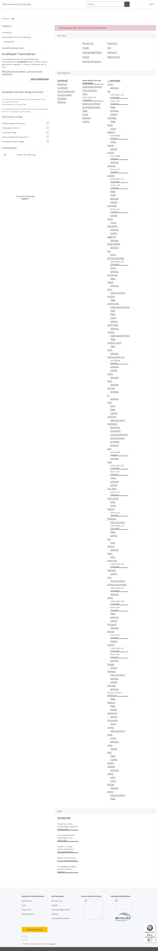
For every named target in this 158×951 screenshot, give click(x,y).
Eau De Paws (112, 275)
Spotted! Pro (112, 713)
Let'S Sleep (111, 488)
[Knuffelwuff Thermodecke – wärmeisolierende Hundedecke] (25, 72)
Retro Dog (111, 685)
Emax (109, 289)
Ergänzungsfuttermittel (92, 86)
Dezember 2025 (63, 818)
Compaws (111, 166)
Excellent (111, 296)
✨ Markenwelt (8, 42)
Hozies (110, 374)
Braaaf (110, 125)
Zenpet (110, 791)
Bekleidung (62, 84)
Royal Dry (111, 702)
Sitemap (85, 57)
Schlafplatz (62, 98)
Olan (109, 577)
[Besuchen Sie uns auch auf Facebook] (24, 938)
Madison (111, 509)
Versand (52, 944)
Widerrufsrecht (113, 57)
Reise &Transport (64, 95)
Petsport (110, 644)
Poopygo (110, 664)
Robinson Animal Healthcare (114, 693)
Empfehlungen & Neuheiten (25, 123)
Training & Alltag (25, 132)
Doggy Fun (111, 236)
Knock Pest (111, 416)
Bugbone (111, 132)
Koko (109, 448)
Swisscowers (112, 720)
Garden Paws (112, 325)
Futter (84, 94)
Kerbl (109, 402)
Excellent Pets (113, 303)
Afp (108, 91)
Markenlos (111, 518)
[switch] (149, 939)
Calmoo (110, 145)
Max (109, 539)
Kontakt (85, 47)
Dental (110, 219)
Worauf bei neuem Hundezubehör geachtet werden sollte (67, 826)
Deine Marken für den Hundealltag (16, 37)
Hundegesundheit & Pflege (25, 141)
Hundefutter (62, 87)
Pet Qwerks (112, 624)
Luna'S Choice (113, 498)
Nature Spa (112, 560)
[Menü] (154, 924)
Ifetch (109, 381)
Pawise (110, 597)
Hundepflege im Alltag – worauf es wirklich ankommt (67, 869)
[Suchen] (127, 4)
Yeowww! (111, 766)
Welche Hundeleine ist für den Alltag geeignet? (67, 859)
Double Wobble (113, 244)
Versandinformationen (91, 61)
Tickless (110, 727)
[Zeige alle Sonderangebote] (48, 148)
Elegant (110, 282)
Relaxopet (111, 671)
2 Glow (110, 84)
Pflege (84, 110)
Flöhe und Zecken (89, 90)
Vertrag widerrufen (35, 929)
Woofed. (110, 763)
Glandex (110, 332)
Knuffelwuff (112, 424)
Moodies (110, 546)
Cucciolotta (112, 205)
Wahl (109, 752)
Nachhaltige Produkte (91, 107)
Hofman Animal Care (116, 357)
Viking (109, 734)
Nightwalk (111, 570)
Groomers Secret (114, 342)
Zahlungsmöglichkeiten (92, 52)
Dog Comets (112, 226)
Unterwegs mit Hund (25, 128)
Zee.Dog (110, 784)
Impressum (112, 52)
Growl (109, 350)
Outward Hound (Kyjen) (117, 584)
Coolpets (111, 175)
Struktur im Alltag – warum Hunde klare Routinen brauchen (65, 849)
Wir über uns (87, 43)
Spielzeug (61, 102)
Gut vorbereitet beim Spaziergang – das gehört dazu (66, 838)
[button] (136, 4)
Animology (111, 118)
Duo (109, 251)
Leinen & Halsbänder (66, 91)
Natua (109, 553)
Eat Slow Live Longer (115, 258)
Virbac (110, 745)
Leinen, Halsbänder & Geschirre (25, 137)
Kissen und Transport (91, 103)
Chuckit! (110, 152)
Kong (109, 462)
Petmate (110, 631)
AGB (109, 47)
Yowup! (110, 773)
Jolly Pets (111, 388)
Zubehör (85, 121)
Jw (108, 395)
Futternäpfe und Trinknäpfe (89, 98)
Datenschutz (112, 43)
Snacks (85, 114)
